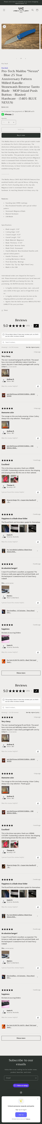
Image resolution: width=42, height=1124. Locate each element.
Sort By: (28, 347)
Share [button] (6, 310)
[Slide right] (25, 58)
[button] (4, 10)
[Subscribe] (35, 1078)
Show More (13, 366)
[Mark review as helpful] (38, 386)
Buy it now (21, 135)
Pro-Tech (5, 68)
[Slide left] (16, 58)
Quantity (4, 118)
